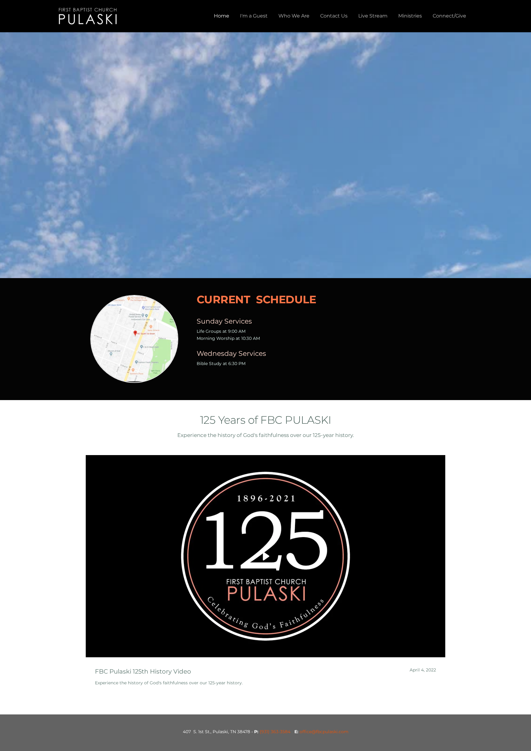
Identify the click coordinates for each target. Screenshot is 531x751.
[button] (265, 556)
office (306, 731)
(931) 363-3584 (275, 731)
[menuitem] (221, 16)
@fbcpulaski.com (330, 731)
